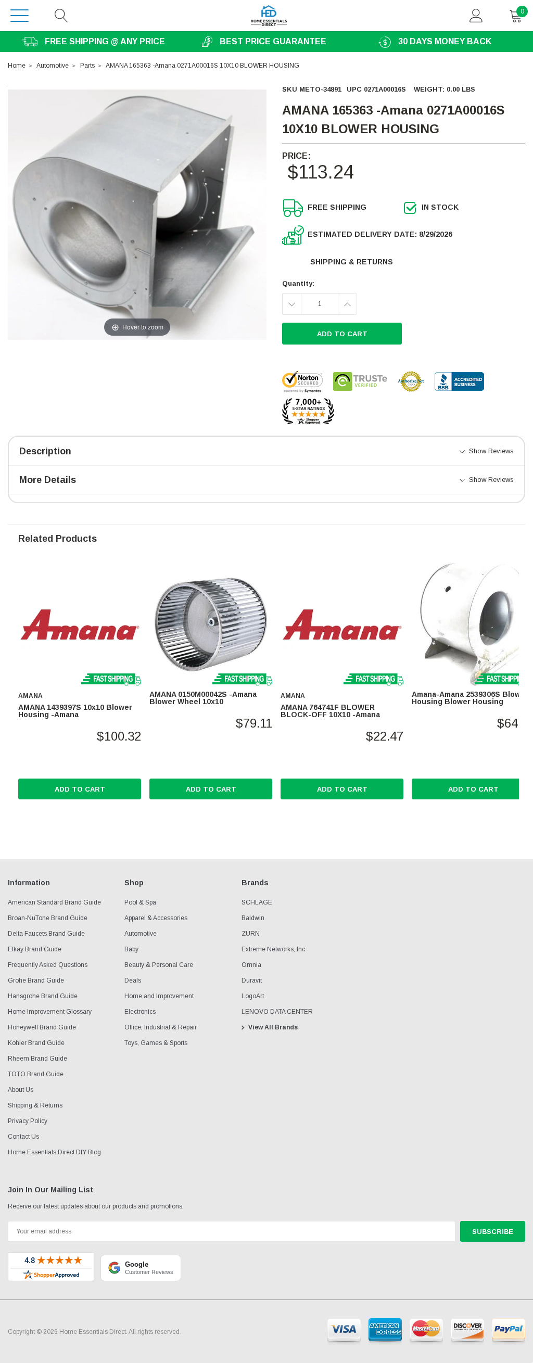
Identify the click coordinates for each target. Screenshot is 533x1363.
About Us (20, 1089)
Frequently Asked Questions (47, 965)
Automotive (140, 933)
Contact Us (23, 1136)
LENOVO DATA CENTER (277, 1011)
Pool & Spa (140, 902)
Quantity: (298, 283)
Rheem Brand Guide (37, 1058)
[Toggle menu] (19, 15)
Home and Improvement (159, 996)
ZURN (251, 933)
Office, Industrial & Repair (160, 1027)
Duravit (252, 980)
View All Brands (273, 1027)
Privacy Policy (27, 1121)
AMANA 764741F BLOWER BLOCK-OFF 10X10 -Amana (330, 711)
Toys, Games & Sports (155, 1043)
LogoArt (253, 996)
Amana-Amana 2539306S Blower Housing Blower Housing (470, 698)
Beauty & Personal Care (158, 965)
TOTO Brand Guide (36, 1074)
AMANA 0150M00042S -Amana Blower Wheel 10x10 (203, 698)
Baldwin (253, 918)
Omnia (251, 965)
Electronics (140, 1011)
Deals (132, 980)
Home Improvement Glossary (50, 1011)
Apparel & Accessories (155, 918)
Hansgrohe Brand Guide (43, 996)
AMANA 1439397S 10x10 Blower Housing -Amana (75, 711)
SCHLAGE (257, 902)
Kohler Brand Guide (36, 1043)
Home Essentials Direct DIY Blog (54, 1152)
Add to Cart (80, 789)
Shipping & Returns (351, 262)
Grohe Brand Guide (36, 980)
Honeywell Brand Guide (42, 1027)
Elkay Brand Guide (34, 949)
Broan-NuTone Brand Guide (47, 918)
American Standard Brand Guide (54, 902)
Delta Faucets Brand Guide (46, 933)
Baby (131, 949)
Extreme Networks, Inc (273, 949)
